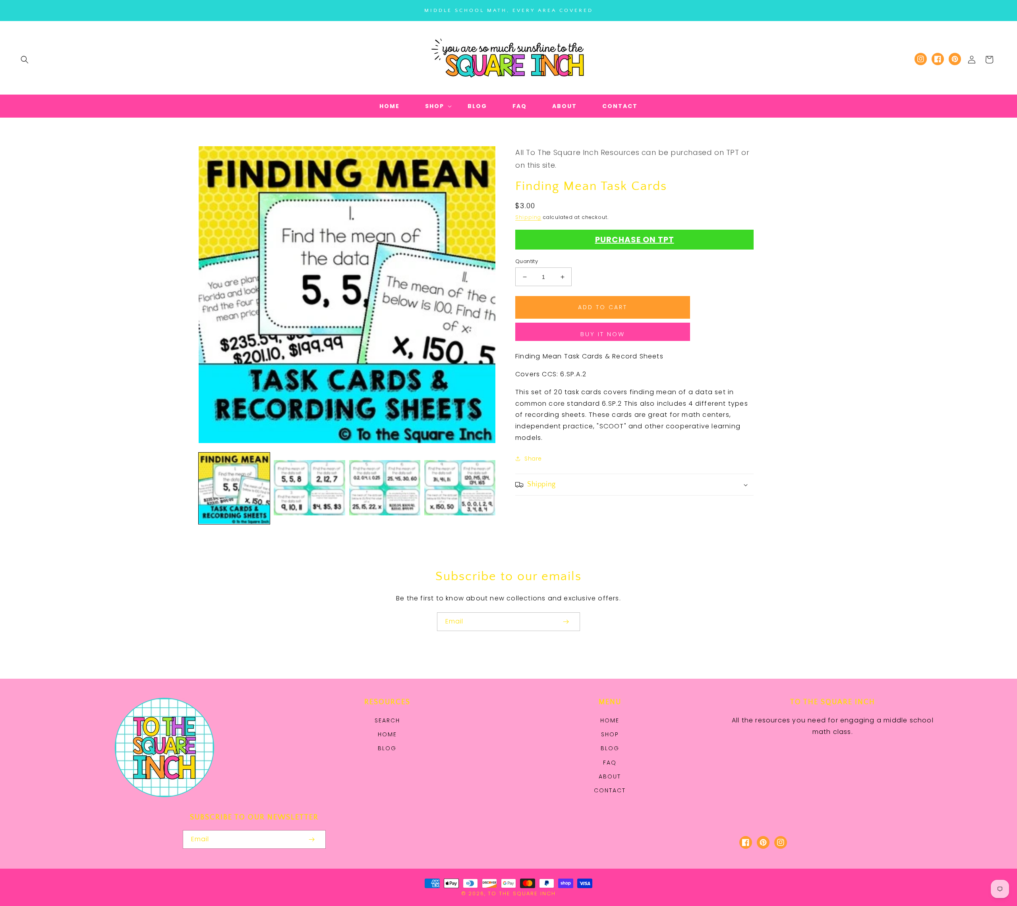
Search (387, 720)
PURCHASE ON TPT (634, 239)
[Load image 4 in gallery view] (459, 488)
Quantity (526, 261)
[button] (24, 59)
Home (387, 734)
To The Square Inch (522, 893)
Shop (610, 734)
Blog (387, 748)
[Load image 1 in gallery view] (234, 488)
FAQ (610, 763)
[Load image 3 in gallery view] (384, 488)
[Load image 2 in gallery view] (309, 488)
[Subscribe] (566, 621)
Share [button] (533, 459)
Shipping (528, 217)
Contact (610, 790)
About (610, 776)
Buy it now (602, 334)
